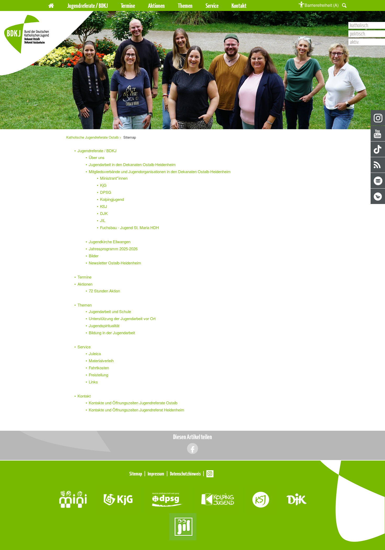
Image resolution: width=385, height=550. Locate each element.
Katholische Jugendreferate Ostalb (92, 137)
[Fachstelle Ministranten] (73, 499)
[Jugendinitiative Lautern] (182, 526)
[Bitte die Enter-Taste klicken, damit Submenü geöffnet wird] (110, 5)
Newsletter (378, 196)
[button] (344, 4)
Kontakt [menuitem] (239, 5)
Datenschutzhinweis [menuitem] (185, 473)
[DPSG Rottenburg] (167, 499)
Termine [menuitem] (128, 5)
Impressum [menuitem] (156, 473)
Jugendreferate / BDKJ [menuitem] (87, 5)
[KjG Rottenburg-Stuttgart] (118, 499)
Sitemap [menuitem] (135, 473)
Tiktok (378, 149)
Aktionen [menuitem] (156, 5)
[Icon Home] (51, 5)
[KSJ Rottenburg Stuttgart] (260, 499)
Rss (378, 165)
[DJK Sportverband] (296, 499)
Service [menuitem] (212, 5)
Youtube (378, 133)
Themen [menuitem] (185, 5)
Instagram (378, 118)
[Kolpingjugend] (216, 499)
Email (378, 180)
